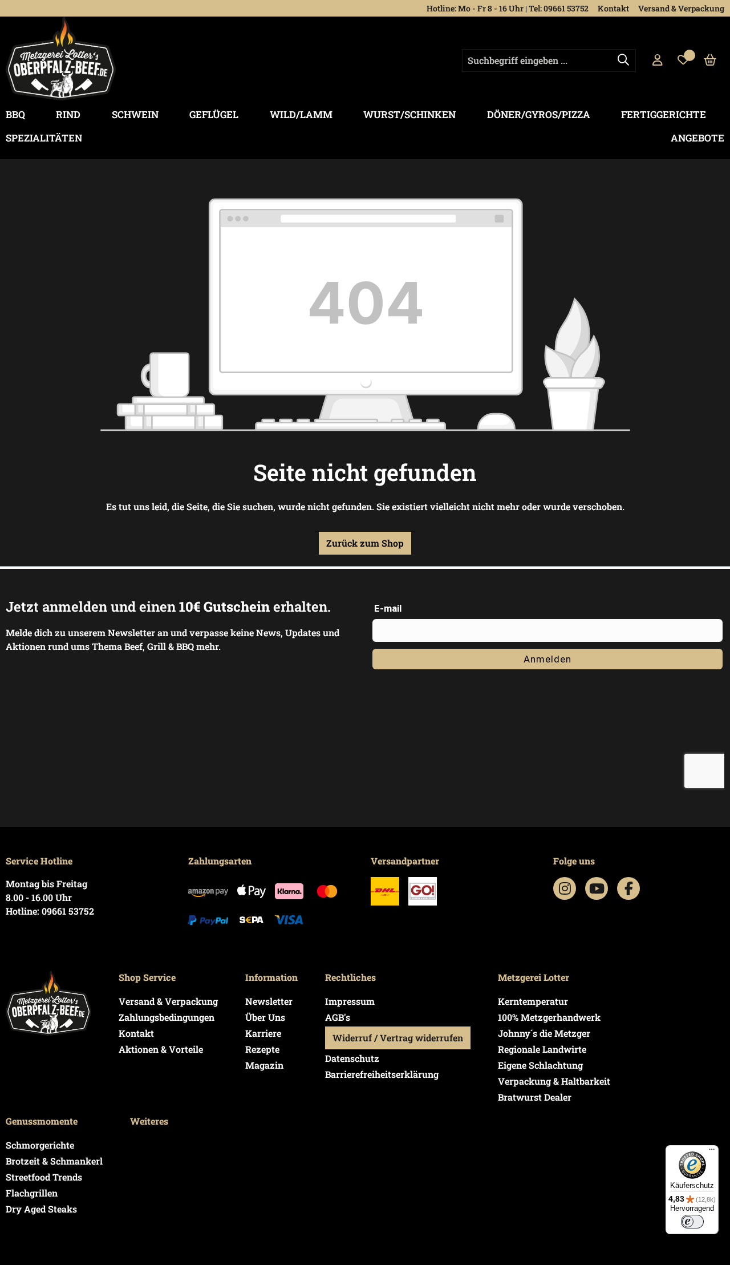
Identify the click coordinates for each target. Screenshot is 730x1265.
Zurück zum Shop (365, 543)
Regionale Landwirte (542, 1049)
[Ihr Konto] (657, 60)
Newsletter (269, 1001)
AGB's (337, 1017)
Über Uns (265, 1017)
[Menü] (712, 1152)
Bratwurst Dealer (534, 1097)
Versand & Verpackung (681, 8)
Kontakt (613, 8)
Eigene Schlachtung (540, 1065)
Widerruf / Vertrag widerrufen (397, 1038)
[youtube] (597, 888)
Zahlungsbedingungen (166, 1017)
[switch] (692, 1221)
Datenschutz (352, 1058)
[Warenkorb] (710, 60)
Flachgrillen (32, 1193)
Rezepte (262, 1049)
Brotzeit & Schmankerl (54, 1161)
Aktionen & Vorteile (161, 1049)
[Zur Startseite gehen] (61, 58)
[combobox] (549, 60)
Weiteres (149, 1121)
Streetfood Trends (44, 1177)
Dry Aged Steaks (41, 1209)
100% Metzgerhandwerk (549, 1017)
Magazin (264, 1065)
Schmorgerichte (40, 1145)
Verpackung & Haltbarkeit (554, 1081)
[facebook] (628, 888)
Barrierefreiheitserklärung (382, 1074)
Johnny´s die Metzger (544, 1033)
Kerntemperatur (533, 1001)
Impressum (350, 1001)
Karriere (263, 1033)
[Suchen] (623, 60)
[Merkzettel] (683, 60)
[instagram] (565, 888)
